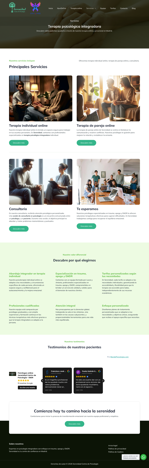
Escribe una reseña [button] (27, 388)
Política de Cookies (115, 452)
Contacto (124, 8)
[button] (95, 8)
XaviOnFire (61, 8)
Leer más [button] (48, 390)
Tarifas (113, 8)
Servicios (90, 8)
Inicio (51, 8)
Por (118, 357)
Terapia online (76, 8)
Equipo (103, 8)
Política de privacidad (117, 449)
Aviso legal (112, 445)
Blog (134, 8)
